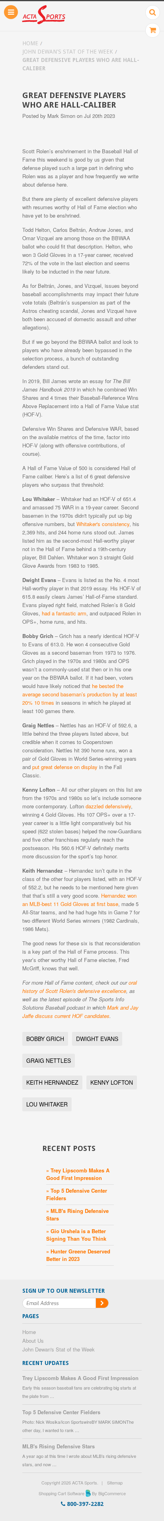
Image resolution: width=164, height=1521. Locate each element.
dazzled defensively (108, 806)
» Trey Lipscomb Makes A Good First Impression (77, 1174)
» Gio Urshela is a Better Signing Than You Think (76, 1234)
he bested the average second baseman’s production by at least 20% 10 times (79, 694)
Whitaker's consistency (102, 524)
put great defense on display (65, 767)
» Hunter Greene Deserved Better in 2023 (78, 1255)
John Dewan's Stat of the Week (67, 51)
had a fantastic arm (64, 613)
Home (30, 43)
